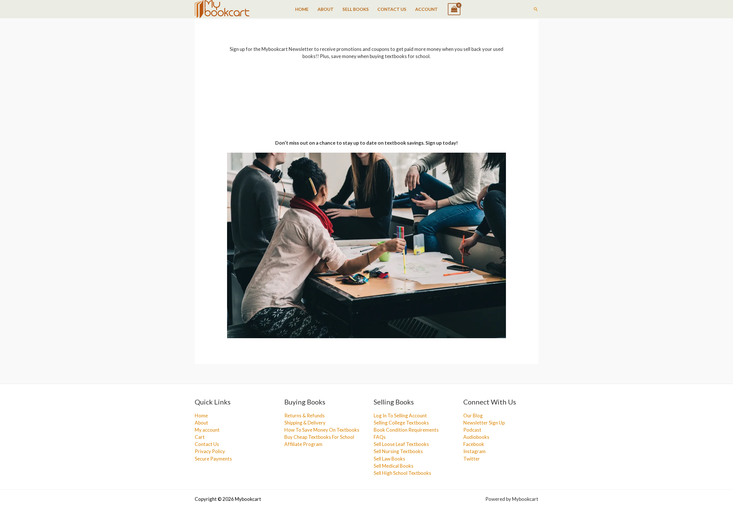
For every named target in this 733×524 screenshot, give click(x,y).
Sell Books (355, 9)
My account (207, 430)
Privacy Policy (210, 451)
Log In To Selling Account (400, 416)
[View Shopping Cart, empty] (454, 9)
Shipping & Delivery (305, 423)
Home (302, 9)
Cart (200, 437)
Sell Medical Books (393, 466)
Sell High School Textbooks (402, 473)
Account (426, 9)
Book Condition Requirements (406, 430)
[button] (535, 9)
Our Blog (473, 416)
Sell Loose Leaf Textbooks (401, 444)
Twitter (471, 459)
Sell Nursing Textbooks (398, 451)
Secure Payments (213, 459)
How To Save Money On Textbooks (321, 430)
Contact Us (391, 9)
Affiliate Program (303, 444)
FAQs (380, 437)
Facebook (473, 444)
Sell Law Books (389, 459)
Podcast (472, 430)
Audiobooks (476, 437)
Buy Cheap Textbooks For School (319, 437)
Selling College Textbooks (401, 423)
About (326, 9)
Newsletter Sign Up (484, 423)
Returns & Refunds (304, 416)
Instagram (474, 451)
